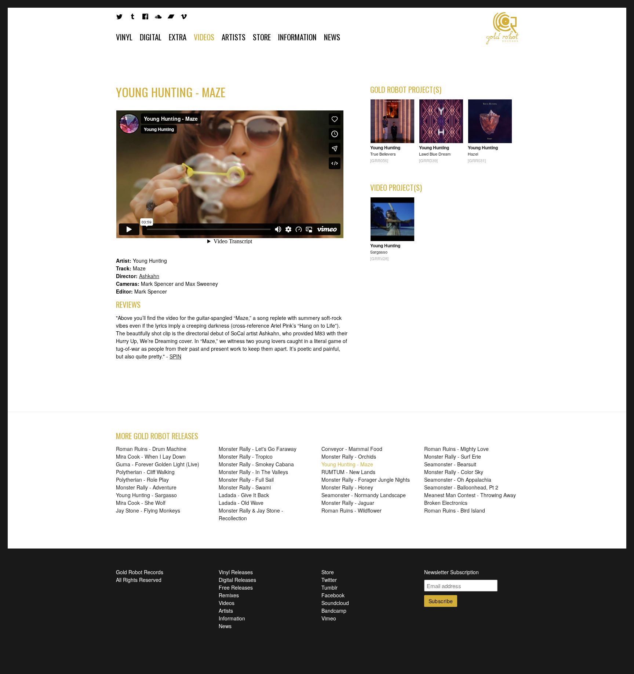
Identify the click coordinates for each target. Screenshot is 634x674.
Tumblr (329, 587)
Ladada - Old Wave (241, 502)
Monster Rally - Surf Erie (452, 456)
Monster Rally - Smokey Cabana (256, 464)
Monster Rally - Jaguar (347, 502)
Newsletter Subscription (451, 572)
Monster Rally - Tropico (246, 456)
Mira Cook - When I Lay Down (151, 456)
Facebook (333, 595)
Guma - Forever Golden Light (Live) (157, 464)
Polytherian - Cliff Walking (145, 472)
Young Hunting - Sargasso (146, 495)
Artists (233, 37)
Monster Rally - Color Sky (453, 472)
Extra (177, 37)
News (332, 37)
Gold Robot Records (502, 28)
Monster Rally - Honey (347, 487)
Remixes (229, 595)
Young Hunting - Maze (347, 464)
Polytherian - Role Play (142, 479)
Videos (204, 37)
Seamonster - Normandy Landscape (363, 495)
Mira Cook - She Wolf (140, 502)
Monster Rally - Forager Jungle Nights (365, 479)
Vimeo (328, 618)
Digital (150, 37)
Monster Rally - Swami (245, 487)
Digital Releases (237, 579)
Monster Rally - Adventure (146, 487)
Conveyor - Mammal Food (351, 448)
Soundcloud (335, 602)
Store (262, 37)
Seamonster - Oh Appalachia (457, 479)
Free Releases (236, 587)
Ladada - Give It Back (244, 495)
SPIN (175, 356)
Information (297, 37)
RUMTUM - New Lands (348, 472)
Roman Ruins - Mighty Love (456, 448)
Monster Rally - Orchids (348, 456)
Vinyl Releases (236, 572)
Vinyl (124, 37)
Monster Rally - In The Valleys (253, 472)
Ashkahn (149, 276)
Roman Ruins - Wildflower (351, 510)
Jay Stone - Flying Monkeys (148, 510)
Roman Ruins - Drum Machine (151, 448)
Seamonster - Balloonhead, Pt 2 (461, 487)
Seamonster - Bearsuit (450, 464)
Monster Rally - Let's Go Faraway (257, 448)
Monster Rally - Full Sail (246, 479)
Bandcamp (333, 610)
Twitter (329, 579)
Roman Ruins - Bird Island (454, 510)
